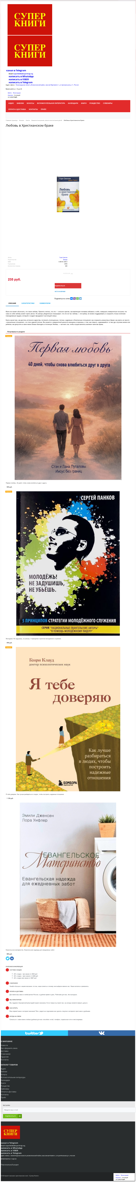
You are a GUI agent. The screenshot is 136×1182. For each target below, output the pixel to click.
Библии (4, 1071)
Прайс (3, 1097)
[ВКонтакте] (71, 298)
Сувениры (5, 1089)
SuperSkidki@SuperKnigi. (22, 74)
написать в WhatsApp (21, 76)
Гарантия (4, 1057)
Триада (65, 259)
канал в (10, 70)
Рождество (5, 1086)
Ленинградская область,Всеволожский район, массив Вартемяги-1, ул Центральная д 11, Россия (47, 85)
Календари (5, 1080)
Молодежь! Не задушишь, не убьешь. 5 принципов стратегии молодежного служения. (33, 639)
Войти (10, 93)
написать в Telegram (21, 82)
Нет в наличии (60, 291)
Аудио (3, 1069)
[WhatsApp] (77, 298)
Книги (3, 1083)
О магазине (5, 1054)
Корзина (10, 95)
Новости (4, 1045)
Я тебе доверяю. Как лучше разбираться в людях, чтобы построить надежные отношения (35, 794)
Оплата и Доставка (8, 1092)
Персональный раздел (10, 1164)
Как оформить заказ (9, 1048)
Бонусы (4, 1074)
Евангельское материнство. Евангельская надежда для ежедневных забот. (30, 950)
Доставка (4, 1051)
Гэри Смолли (63, 257)
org (32, 74)
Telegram (20, 70)
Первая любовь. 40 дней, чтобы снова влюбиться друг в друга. (26, 483)
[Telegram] (80, 298)
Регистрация (17, 93)
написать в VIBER (19, 79)
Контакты (5, 1060)
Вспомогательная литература (13, 1077)
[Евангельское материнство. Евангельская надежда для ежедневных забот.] (68, 875)
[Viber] (74, 298)
